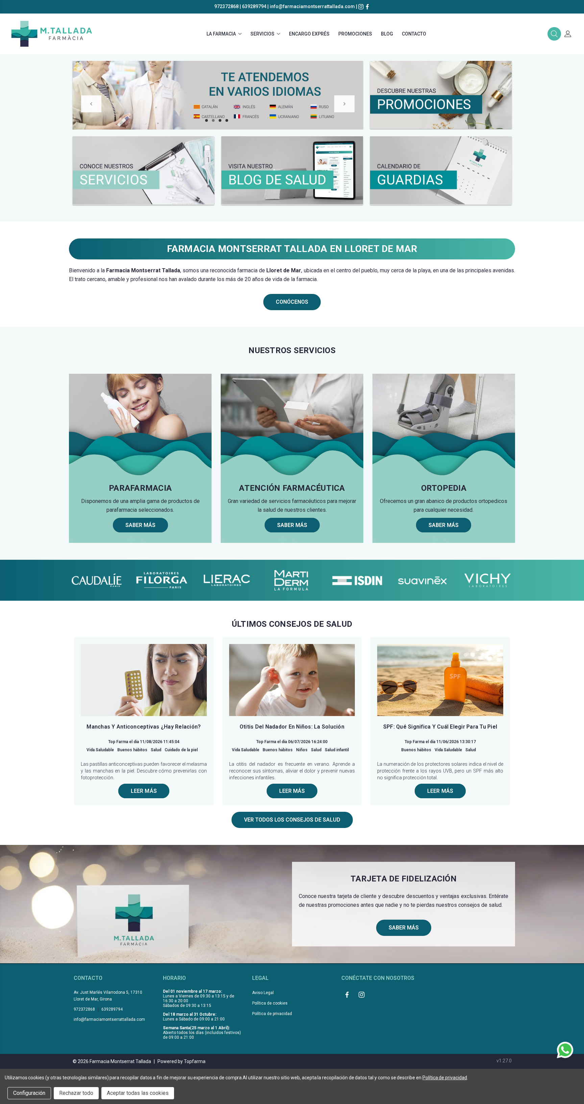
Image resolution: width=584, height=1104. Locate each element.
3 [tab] (220, 120)
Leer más (144, 791)
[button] (554, 34)
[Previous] (91, 103)
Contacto (414, 34)
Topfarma (194, 1061)
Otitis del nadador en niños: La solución (292, 726)
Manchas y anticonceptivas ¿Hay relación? (144, 726)
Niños (302, 750)
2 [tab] (213, 120)
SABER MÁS (140, 525)
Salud (156, 750)
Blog (387, 34)
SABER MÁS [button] (404, 927)
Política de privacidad (272, 1013)
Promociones (355, 34)
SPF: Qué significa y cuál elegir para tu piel (440, 726)
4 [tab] (226, 120)
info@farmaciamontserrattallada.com (312, 6)
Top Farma (118, 741)
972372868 (226, 6)
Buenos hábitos (132, 750)
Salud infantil (337, 750)
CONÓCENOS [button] (292, 302)
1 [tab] (206, 120)
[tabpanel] (218, 95)
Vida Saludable (100, 750)
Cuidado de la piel (181, 750)
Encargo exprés (309, 34)
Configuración (29, 1093)
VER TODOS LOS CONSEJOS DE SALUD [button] (292, 819)
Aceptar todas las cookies (138, 1093)
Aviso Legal (263, 992)
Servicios (262, 34)
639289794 (254, 6)
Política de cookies (270, 1003)
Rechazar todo (76, 1093)
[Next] (344, 103)
